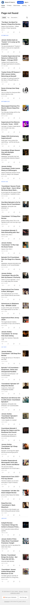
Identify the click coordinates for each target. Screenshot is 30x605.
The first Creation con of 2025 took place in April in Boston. (9, 481)
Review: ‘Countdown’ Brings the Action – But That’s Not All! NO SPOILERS (9, 557)
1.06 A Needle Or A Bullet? (9, 420)
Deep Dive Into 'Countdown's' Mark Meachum (8, 505)
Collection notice (15, 593)
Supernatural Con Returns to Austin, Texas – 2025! (10, 123)
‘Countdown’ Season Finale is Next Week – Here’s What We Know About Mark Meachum (10, 188)
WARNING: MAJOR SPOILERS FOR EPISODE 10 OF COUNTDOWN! (11, 264)
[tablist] (9, 17)
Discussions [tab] (14, 17)
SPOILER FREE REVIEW (7, 561)
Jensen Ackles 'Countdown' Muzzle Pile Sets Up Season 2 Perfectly (10, 275)
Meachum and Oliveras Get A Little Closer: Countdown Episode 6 (10, 400)
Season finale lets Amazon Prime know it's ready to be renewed (10, 173)
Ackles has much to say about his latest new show (10, 546)
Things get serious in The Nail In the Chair (10, 358)
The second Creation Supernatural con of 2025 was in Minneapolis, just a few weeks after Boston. (10, 467)
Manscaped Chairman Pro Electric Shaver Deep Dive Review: (10, 108)
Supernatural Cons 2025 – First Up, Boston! (10, 477)
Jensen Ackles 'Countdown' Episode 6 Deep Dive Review (9, 416)
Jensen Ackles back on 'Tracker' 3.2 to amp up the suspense (10, 42)
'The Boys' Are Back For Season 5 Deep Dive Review (10, 23)
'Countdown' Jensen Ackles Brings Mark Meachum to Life (8, 571)
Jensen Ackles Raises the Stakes (10, 495)
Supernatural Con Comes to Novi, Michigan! (10, 290)
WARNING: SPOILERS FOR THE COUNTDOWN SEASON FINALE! (10, 157)
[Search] (27, 17)
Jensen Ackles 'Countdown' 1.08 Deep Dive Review (11, 353)
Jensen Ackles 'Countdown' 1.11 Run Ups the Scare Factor (10, 245)
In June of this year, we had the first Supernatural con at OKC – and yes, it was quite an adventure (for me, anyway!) (10, 308)
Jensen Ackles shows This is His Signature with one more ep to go (11, 221)
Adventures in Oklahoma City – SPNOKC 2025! (10, 304)
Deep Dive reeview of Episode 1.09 (9, 338)
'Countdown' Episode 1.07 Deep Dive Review (10, 385)
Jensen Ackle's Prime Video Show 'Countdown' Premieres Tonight (10, 541)
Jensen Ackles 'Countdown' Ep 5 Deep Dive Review (9, 446)
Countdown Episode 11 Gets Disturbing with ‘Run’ (10, 231)
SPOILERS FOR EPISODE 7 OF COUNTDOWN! (9, 374)
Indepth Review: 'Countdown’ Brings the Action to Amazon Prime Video (9, 525)
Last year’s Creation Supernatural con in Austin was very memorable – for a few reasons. (10, 127)
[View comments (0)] (8, 32)
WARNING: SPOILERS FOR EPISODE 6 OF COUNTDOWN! (9, 404)
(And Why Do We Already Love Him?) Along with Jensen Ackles (10, 510)
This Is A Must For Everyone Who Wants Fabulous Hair (10, 93)
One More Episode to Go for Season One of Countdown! (10, 203)
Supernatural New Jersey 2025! (10, 318)
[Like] (2, 32)
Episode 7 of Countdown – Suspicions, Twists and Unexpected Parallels (10, 369)
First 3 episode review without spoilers (10, 530)
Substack (6, 601)
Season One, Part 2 (6, 234)
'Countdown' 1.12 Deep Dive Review (10, 217)
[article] (15, 27)
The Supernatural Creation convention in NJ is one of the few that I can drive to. (11, 322)
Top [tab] (8, 17)
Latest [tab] (4, 17)
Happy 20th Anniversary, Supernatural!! (10, 137)
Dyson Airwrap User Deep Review (10, 89)
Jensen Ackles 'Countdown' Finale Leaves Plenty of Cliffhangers (10, 168)
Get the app (23, 597)
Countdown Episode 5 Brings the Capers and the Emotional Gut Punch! (10, 430)
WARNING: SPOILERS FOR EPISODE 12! (8, 207)
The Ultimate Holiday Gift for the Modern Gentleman (10, 113)
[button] (3, 5)
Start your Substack (10, 597)
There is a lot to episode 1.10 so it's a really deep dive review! (10, 280)
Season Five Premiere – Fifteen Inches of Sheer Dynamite (10, 27)
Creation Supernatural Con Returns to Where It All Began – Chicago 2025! (10, 58)
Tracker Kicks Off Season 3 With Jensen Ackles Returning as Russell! (10, 74)
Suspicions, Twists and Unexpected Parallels (7, 388)
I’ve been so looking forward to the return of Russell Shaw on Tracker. (10, 79)
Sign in (26, 2)
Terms (25, 591)
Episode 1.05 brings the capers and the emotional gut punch (10, 451)
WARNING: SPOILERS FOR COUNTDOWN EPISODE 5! (8, 435)
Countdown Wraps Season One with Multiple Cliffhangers (10, 152)
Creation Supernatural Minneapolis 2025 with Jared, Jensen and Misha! (10, 462)
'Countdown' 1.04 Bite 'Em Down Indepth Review (10, 492)
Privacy (21, 591)
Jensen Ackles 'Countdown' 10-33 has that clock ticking (9, 334)
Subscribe (20, 2)
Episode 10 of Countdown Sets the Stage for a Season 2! (11, 259)
